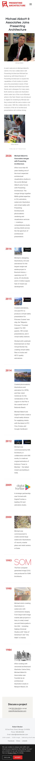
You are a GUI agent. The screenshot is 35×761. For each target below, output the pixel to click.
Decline (7, 757)
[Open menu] (30, 4)
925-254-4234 (16, 708)
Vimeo (18, 741)
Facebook (11, 741)
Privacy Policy (12, 753)
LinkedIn (24, 741)
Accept (18, 757)
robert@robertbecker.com (17, 711)
